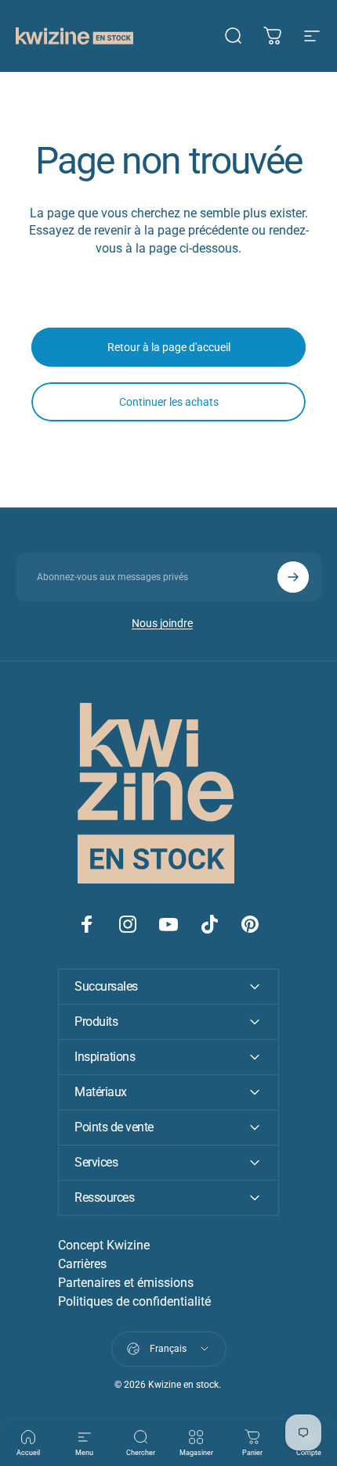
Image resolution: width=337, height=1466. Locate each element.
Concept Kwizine (104, 1245)
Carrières (82, 1263)
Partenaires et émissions (126, 1282)
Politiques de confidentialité (134, 1301)
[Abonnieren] (293, 577)
